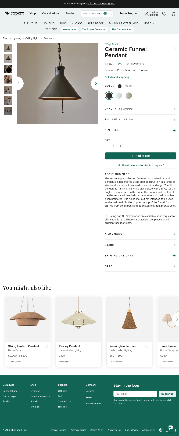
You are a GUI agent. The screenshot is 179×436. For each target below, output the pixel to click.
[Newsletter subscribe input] (135, 394)
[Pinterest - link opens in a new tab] (160, 430)
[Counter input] (140, 146)
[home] (13, 13)
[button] (164, 14)
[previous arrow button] (20, 83)
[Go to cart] (173, 13)
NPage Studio (112, 44)
